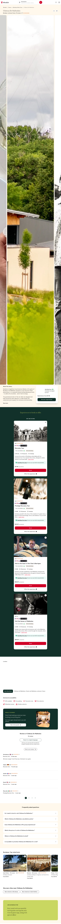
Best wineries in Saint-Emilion (29, 891)
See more (5, 403)
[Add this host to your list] (57, 11)
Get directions (8, 691)
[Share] (54, 11)
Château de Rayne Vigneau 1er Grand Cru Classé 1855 (38, 875)
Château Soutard (7, 875)
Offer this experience (29, 474)
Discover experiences (46, 399)
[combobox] (29, 2)
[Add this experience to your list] (46, 422)
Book (30, 470)
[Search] (40, 2)
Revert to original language (30, 740)
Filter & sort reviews (29, 749)
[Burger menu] (59, 2)
